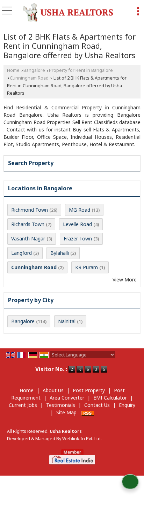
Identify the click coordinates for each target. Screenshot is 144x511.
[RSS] (87, 412)
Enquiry (127, 405)
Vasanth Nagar (28, 238)
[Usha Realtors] (68, 12)
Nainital (66, 321)
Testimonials (60, 405)
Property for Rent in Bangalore (81, 70)
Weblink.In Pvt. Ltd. (82, 439)
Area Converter (67, 397)
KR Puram (86, 267)
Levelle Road (77, 224)
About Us (53, 390)
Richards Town (27, 224)
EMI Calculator (110, 397)
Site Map (66, 412)
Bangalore (34, 70)
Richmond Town (29, 209)
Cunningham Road (29, 78)
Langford (21, 253)
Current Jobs (23, 405)
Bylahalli (59, 253)
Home (13, 70)
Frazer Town (78, 238)
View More (125, 279)
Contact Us (97, 405)
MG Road (79, 209)
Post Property (89, 390)
